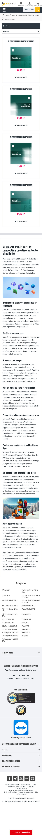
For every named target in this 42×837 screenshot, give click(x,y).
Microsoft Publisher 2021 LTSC (21, 41)
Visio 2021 (25, 623)
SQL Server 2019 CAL (9, 629)
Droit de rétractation (10, 792)
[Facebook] (9, 778)
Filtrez (7, 26)
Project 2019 (26, 619)
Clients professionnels (12, 784)
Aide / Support (20, 786)
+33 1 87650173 (21, 675)
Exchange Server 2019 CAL (10, 640)
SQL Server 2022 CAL (9, 626)
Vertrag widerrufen (22, 832)
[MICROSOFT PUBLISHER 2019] (21, 105)
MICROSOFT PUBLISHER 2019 (21, 89)
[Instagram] (32, 778)
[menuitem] (38, 4)
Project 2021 (26, 614)
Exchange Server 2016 (10, 636)
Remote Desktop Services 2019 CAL (31, 601)
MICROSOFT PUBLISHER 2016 (21, 137)
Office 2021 (6, 590)
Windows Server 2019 (10, 606)
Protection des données (26, 792)
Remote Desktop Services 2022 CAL (31, 596)
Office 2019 (6, 595)
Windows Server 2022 (10, 600)
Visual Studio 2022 (28, 606)
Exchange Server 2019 (10, 632)
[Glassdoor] (21, 778)
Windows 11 (26, 629)
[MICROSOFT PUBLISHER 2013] (21, 201)
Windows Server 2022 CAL (10, 610)
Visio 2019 (25, 626)
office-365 (11, 786)
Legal (35, 784)
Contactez (30, 786)
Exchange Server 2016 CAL (30, 591)
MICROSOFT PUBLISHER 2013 (21, 185)
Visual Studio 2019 (28, 609)
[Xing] (15, 778)
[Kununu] (26, 778)
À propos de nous (21, 788)
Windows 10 (26, 632)
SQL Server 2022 (8, 619)
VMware (25, 636)
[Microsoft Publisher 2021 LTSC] (21, 57)
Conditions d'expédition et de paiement (21, 790)
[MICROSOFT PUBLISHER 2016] (21, 153)
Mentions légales (21, 794)
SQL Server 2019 (8, 623)
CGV (36, 792)
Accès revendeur (26, 784)
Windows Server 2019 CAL (10, 615)
